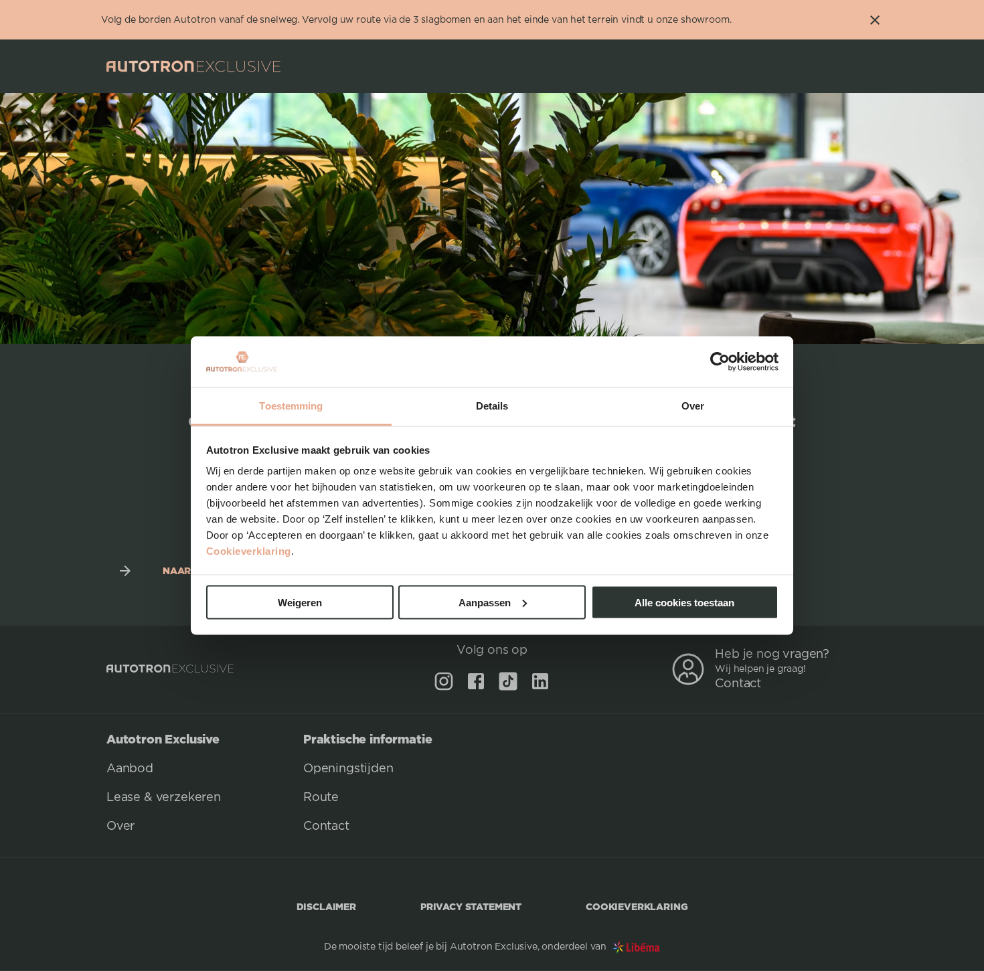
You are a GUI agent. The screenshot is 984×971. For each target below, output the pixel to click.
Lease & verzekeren (163, 798)
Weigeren (300, 602)
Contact (738, 684)
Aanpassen (485, 602)
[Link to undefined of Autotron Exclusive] (444, 681)
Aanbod (129, 769)
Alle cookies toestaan (684, 602)
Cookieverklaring (248, 551)
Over (120, 826)
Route (321, 798)
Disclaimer (326, 906)
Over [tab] (692, 406)
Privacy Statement (470, 906)
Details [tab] (492, 406)
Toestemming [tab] (291, 406)
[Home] (193, 66)
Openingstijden (348, 769)
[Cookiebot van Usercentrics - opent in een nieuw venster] (719, 362)
